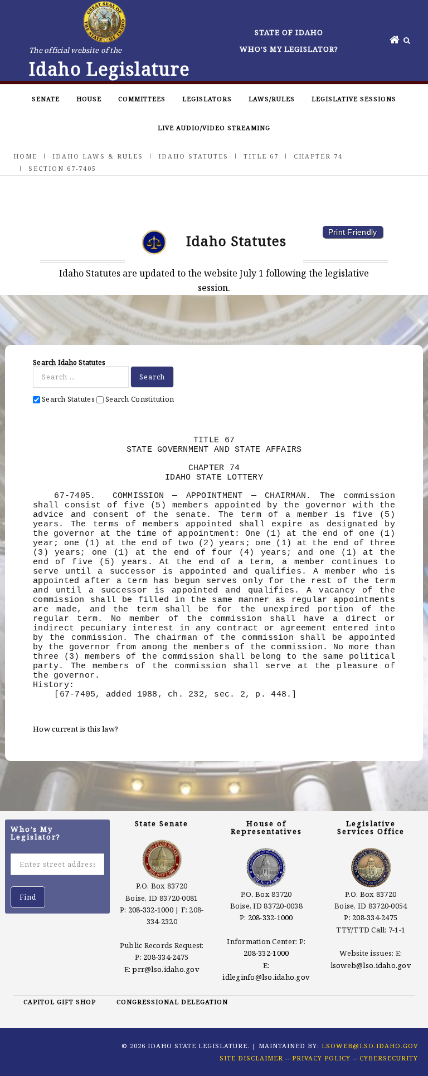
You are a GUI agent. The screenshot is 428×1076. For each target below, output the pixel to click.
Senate (46, 99)
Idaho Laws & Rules (97, 156)
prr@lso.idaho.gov (165, 969)
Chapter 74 (318, 156)
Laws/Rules (272, 99)
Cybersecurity (388, 1058)
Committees (142, 99)
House (88, 99)
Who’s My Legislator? (289, 49)
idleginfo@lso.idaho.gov (266, 977)
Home (25, 156)
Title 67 (261, 156)
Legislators (207, 99)
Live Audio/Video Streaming (214, 128)
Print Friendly (352, 232)
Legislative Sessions (354, 99)
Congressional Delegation (172, 1002)
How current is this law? (75, 729)
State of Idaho (289, 32)
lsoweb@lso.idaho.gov (370, 965)
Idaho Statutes (193, 156)
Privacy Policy (321, 1058)
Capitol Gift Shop (59, 1002)
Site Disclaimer (251, 1058)
